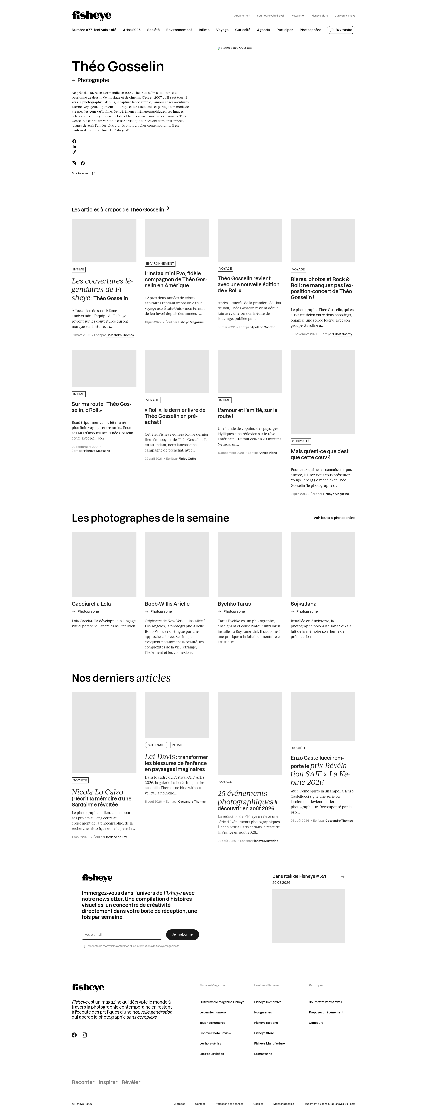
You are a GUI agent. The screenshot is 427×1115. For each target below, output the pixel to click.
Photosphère (310, 30)
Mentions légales (283, 1104)
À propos (179, 1104)
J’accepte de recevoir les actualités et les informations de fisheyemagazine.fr (133, 946)
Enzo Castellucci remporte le (320, 771)
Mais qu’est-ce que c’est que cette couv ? (320, 454)
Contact (200, 1104)
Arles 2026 (132, 30)
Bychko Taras (234, 604)
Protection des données (229, 1104)
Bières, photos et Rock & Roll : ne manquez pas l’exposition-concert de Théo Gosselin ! (322, 288)
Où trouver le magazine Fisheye (221, 1002)
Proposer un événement (326, 1012)
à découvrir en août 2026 (247, 800)
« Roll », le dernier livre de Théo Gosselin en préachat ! (175, 416)
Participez (285, 30)
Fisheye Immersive (267, 1002)
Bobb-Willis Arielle (167, 604)
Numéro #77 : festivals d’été (94, 30)
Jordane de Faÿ (116, 837)
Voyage (222, 30)
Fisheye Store (320, 16)
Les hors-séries (210, 1043)
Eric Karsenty (342, 334)
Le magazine (263, 1054)
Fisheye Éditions (266, 1022)
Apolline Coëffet (263, 327)
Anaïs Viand (268, 453)
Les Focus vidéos (211, 1054)
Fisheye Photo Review (215, 1033)
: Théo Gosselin (102, 289)
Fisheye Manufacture (269, 1043)
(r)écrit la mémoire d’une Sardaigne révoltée (101, 797)
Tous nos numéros (212, 1022)
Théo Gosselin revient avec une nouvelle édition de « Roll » (249, 284)
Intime (204, 30)
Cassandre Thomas (120, 335)
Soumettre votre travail (271, 16)
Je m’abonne (182, 934)
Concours (316, 1022)
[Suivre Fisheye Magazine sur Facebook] (74, 1034)
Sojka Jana (304, 604)
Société (153, 30)
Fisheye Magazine (191, 322)
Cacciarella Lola (91, 604)
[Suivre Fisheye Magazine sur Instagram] (84, 1034)
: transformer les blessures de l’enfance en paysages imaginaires (176, 762)
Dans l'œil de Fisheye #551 (299, 876)
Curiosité (242, 30)
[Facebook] (131, 141)
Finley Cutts (187, 458)
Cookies (258, 1104)
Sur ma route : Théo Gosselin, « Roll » (101, 407)
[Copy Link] (131, 152)
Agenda (263, 30)
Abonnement (242, 16)
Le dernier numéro (212, 1012)
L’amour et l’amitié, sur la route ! (248, 413)
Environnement (179, 30)
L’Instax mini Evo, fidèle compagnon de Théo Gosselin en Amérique (176, 279)
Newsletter (298, 16)
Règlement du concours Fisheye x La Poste (329, 1104)
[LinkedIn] (131, 146)
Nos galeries (263, 1012)
